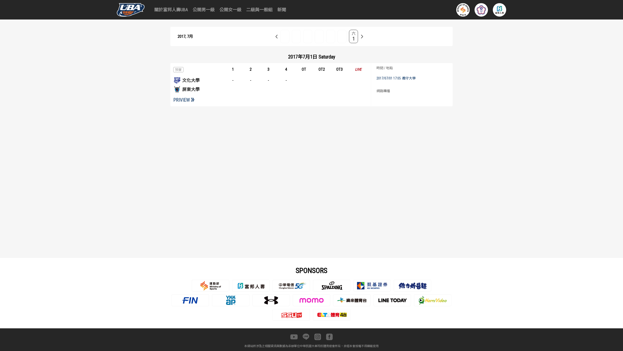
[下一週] (362, 36)
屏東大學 (191, 89)
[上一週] (276, 36)
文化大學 (191, 80)
